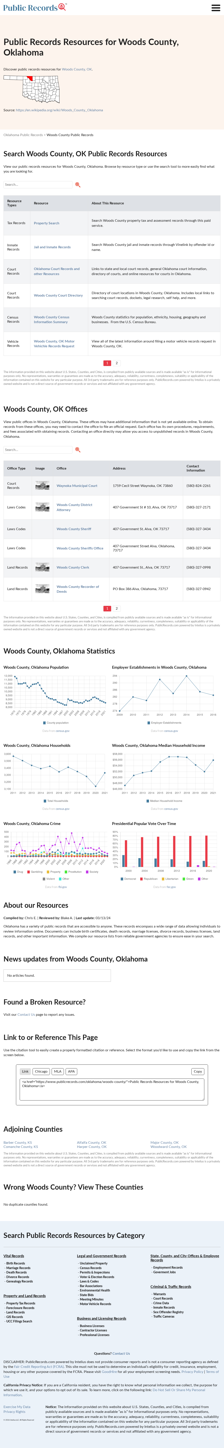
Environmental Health (95, 1290)
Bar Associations (91, 1286)
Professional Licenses (94, 1335)
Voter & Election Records (97, 1277)
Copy (198, 1071)
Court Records (163, 1298)
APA (71, 1071)
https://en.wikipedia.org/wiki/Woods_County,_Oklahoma (59, 110)
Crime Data (161, 1303)
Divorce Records (17, 1277)
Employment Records (168, 1267)
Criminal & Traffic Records (170, 1287)
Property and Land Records (25, 1296)
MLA (57, 1071)
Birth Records (15, 1263)
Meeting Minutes (91, 1299)
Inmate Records (164, 1307)
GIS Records (14, 1317)
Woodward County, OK (168, 1147)
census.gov (63, 731)
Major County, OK (164, 1142)
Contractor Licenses (93, 1330)
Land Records (15, 1312)
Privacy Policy (192, 1372)
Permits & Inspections (95, 1272)
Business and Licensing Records (101, 1318)
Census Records (91, 1268)
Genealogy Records (19, 1281)
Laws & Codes (89, 1281)
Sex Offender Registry (168, 1312)
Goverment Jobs (164, 1272)
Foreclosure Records (20, 1308)
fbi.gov (62, 887)
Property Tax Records (20, 1303)
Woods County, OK (77, 69)
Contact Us (26, 1014)
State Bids (87, 1295)
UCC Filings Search (19, 1321)
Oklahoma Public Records (23, 135)
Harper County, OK (92, 1147)
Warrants (159, 1294)
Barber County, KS (18, 1142)
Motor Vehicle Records (95, 1304)
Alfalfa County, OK (91, 1142)
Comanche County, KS (21, 1147)
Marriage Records (18, 1268)
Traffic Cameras (163, 1316)
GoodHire (109, 1372)
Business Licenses (92, 1326)
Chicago (41, 1071)
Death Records (16, 1272)
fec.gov (171, 887)
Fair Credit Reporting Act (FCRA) (39, 1367)
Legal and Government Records (101, 1256)
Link (25, 1071)
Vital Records (14, 1256)
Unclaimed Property (93, 1263)
